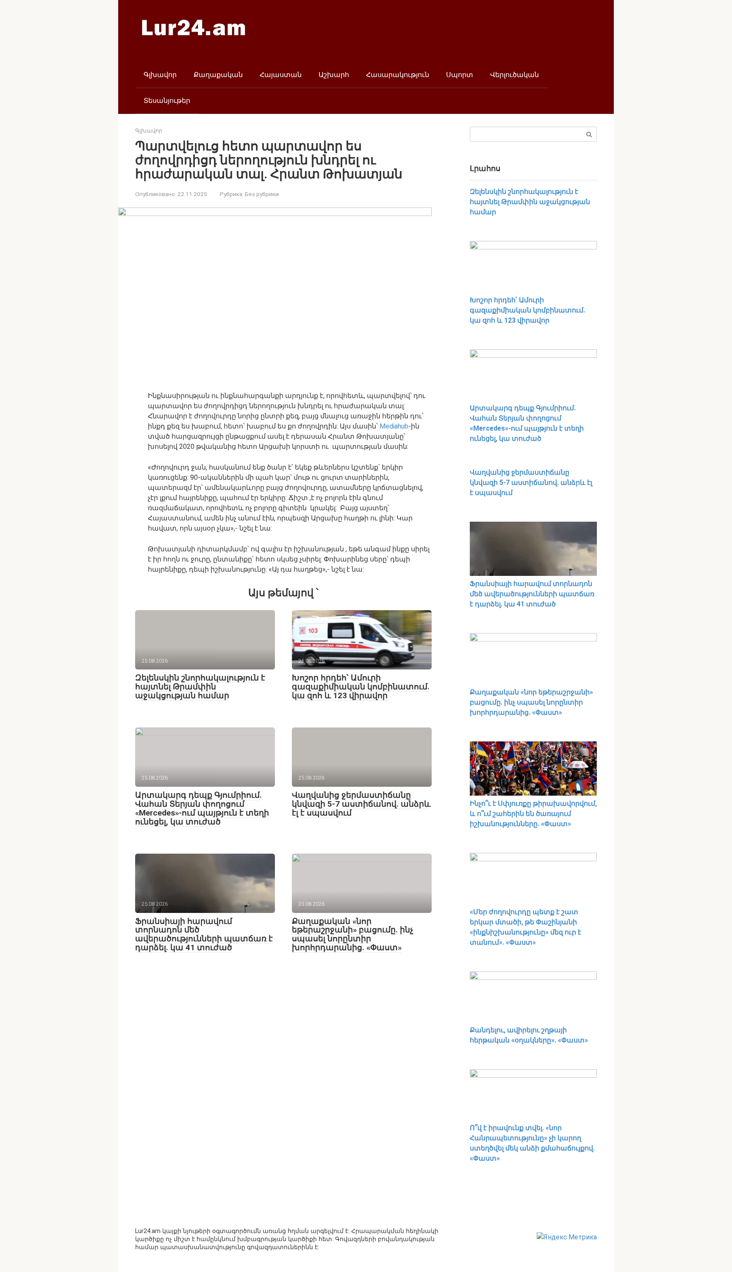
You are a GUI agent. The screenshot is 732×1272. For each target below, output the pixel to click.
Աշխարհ (334, 75)
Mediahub (394, 426)
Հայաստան (281, 75)
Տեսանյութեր (167, 101)
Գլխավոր (160, 75)
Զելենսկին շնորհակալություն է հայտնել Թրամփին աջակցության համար (200, 686)
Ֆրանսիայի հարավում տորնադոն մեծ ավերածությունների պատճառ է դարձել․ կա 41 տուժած (204, 934)
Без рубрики (262, 194)
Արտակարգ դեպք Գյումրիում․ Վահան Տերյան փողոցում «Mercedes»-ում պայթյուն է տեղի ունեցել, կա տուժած (202, 808)
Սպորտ (459, 75)
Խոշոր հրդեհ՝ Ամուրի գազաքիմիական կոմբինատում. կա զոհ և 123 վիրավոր (361, 686)
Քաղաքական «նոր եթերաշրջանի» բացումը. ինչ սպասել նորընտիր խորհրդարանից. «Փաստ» (352, 934)
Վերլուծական (514, 75)
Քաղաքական (218, 75)
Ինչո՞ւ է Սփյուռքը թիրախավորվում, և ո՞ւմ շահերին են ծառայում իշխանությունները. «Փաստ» (533, 813)
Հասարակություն (397, 75)
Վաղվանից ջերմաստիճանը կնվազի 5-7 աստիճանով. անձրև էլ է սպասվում (361, 804)
